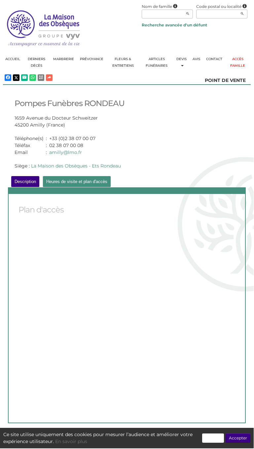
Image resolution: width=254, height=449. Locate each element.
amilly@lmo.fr (65, 152)
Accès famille (237, 62)
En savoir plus (71, 441)
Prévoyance (91, 59)
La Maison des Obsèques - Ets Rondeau (76, 166)
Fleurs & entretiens (123, 62)
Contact (214, 59)
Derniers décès (36, 62)
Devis (181, 59)
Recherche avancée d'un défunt (174, 24)
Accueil (12, 59)
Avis (196, 59)
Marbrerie (63, 59)
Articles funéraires (156, 62)
